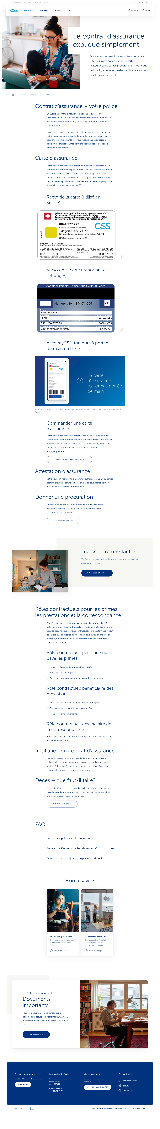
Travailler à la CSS (130, 1080)
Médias (126, 1085)
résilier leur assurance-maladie (91, 758)
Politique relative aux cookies (102, 1108)
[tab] (80, 838)
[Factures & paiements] (63, 922)
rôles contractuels (80, 631)
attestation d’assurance (58, 486)
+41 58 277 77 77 (55, 1091)
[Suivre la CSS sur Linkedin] (31, 1108)
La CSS (46, 3)
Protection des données (137, 1108)
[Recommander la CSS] (97, 922)
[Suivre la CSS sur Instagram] (16, 1108)
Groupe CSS (128, 1091)
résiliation (98, 136)
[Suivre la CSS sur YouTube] (26, 1108)
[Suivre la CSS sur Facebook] (21, 1108)
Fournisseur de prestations (32, 3)
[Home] (13, 95)
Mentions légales (120, 1108)
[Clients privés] (14, 10)
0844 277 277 (54, 1084)
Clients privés (16, 3)
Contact (133, 2)
